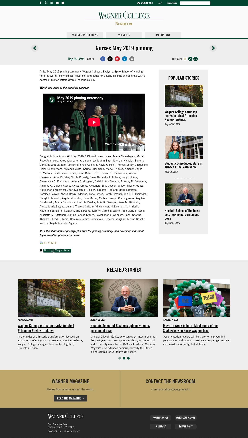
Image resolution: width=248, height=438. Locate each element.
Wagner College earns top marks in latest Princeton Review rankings (46, 328)
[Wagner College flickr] (63, 3)
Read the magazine (69, 398)
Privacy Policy (72, 431)
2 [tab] (124, 358)
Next (239, 320)
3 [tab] (128, 358)
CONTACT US (54, 431)
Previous (8, 320)
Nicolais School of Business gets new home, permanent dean (120, 328)
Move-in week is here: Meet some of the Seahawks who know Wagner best (190, 328)
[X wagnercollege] (46, 3)
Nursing (48, 250)
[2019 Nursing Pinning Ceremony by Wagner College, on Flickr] (48, 243)
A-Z (160, 3)
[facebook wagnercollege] (40, 3)
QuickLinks (172, 3)
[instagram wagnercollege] (52, 3)
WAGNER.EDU (147, 3)
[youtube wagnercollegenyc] (57, 3)
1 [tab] (119, 358)
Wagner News (62, 250)
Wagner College (66, 416)
